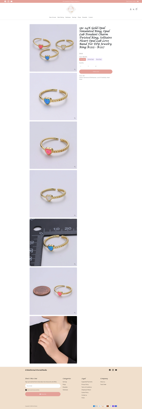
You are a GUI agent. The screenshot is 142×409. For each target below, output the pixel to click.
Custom (91, 17)
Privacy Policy (85, 384)
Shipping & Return (86, 390)
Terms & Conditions (87, 387)
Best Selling (61, 17)
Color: (83, 57)
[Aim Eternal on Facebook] (5, 1)
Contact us (84, 395)
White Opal (91, 59)
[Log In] (130, 9)
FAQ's (83, 398)
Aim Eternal (35, 406)
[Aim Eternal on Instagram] (8, 1)
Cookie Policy (85, 392)
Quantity (81, 63)
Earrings (74, 17)
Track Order (103, 384)
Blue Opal (98, 59)
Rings (79, 17)
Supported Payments (87, 382)
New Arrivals (52, 17)
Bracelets (84, 17)
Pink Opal (82, 59)
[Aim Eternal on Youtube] (11, 1)
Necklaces (68, 17)
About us (102, 382)
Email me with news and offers (33, 390)
